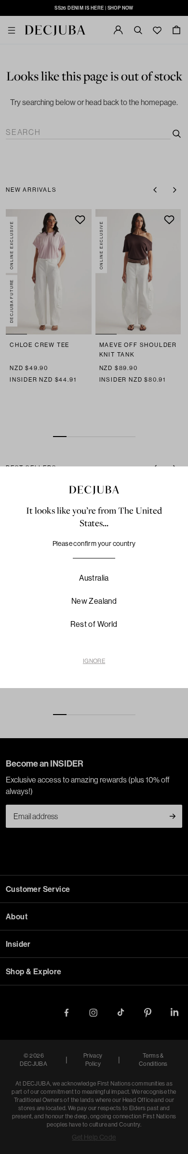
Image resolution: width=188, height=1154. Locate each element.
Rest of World (93, 624)
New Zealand (94, 601)
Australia (94, 578)
